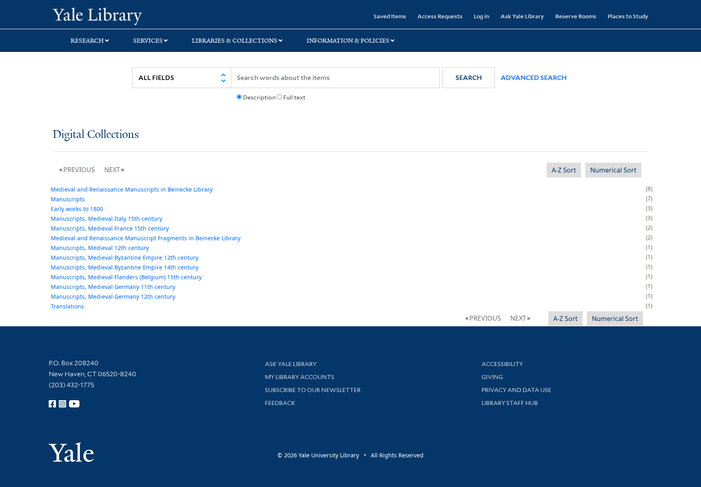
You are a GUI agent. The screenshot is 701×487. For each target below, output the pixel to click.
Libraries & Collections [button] (234, 41)
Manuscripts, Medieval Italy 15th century (106, 218)
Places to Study (628, 16)
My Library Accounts (299, 377)
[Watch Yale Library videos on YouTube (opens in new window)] (74, 403)
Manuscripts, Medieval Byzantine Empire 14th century (124, 267)
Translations (67, 306)
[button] (469, 77)
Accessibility (502, 364)
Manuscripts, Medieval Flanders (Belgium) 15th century (126, 277)
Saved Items (390, 16)
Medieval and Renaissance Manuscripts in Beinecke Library (132, 189)
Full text (294, 97)
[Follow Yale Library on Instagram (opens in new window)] (62, 403)
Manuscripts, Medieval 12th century (100, 248)
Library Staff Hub (510, 403)
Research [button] (87, 41)
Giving (492, 377)
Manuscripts (68, 199)
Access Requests (439, 16)
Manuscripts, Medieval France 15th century (110, 228)
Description (259, 97)
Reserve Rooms (575, 16)
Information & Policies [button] (348, 41)
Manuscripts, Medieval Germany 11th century (113, 287)
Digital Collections (96, 135)
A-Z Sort (564, 170)
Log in (481, 16)
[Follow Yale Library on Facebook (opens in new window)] (52, 403)
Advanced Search (534, 78)
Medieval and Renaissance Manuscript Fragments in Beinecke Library (146, 238)
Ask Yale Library (522, 16)
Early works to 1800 (77, 209)
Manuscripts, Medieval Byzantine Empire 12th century (124, 257)
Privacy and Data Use (516, 390)
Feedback (280, 403)
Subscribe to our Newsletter (313, 390)
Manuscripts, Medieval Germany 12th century (113, 296)
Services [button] (148, 41)
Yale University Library (97, 15)
